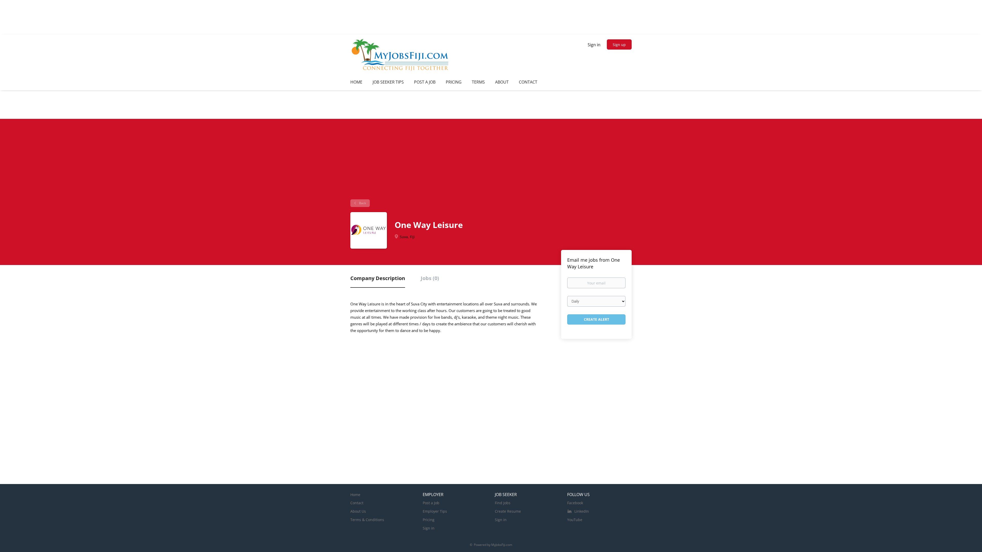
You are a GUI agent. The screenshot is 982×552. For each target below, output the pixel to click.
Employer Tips (435, 511)
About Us (358, 511)
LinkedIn (581, 511)
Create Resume (508, 511)
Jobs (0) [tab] (430, 278)
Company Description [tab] (377, 278)
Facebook (575, 502)
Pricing (428, 519)
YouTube (574, 519)
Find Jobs (502, 502)
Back (362, 203)
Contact (356, 502)
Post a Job (431, 502)
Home (355, 494)
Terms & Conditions (367, 519)
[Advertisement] (491, 161)
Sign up (619, 44)
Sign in (594, 45)
